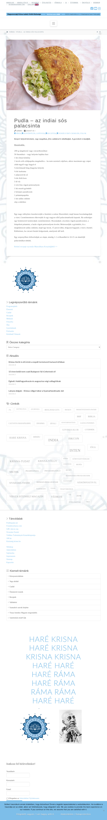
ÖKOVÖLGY (86, 2)
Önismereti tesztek (16, 592)
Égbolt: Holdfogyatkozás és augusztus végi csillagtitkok (35, 381)
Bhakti (68, 410)
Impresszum (10, 556)
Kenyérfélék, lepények (34, 133)
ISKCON (73, 438)
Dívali (53, 423)
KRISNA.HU (10, 2)
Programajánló (11, 306)
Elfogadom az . (24, 798)
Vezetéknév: (10, 771)
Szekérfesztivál (87, 482)
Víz (70, 495)
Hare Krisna (17, 437)
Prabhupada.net (12, 523)
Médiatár (9, 319)
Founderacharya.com (14, 526)
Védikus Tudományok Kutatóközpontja (20, 535)
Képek (65, 458)
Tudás (52, 488)
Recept (69, 470)
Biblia (91, 416)
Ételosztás (10, 331)
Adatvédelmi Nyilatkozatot (29, 798)
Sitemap (9, 559)
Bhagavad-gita (52, 410)
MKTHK (14, 472)
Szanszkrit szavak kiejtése (19, 608)
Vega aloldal (14, 581)
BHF (79, 416)
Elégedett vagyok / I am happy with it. (35, 814)
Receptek (51, 133)
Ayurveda (35, 409)
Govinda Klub (70, 430)
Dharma (40, 423)
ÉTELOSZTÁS (46, 2)
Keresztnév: (10, 780)
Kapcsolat (10, 562)
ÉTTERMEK (74, 2)
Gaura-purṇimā (87, 423)
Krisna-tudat (20, 461)
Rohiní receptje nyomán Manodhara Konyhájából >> (35, 246)
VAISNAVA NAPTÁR (18, 618)
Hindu (36, 437)
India (53, 440)
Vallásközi (13, 602)
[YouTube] (95, 8)
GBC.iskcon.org (12, 529)
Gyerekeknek (11, 328)
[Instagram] (99, 8)
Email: (8, 789)
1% (66, 2)
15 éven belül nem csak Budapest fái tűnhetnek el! (32, 371)
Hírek (18, 133)
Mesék (79, 464)
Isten (75, 450)
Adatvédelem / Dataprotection (76, 814)
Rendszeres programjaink (78, 476)
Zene (78, 496)
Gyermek (89, 429)
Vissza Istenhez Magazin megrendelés (23, 613)
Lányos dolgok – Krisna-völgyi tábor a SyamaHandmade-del (36, 391)
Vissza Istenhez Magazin (26, 496)
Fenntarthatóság (68, 422)
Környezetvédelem (81, 459)
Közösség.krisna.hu (13, 541)
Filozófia (9, 322)
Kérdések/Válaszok (13, 334)
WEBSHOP (96, 2)
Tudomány (41, 489)
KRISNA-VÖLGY (22, 2)
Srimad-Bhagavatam (47, 482)
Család (8, 313)
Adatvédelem (11, 550)
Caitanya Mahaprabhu (20, 423)
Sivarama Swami (19, 483)
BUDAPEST (35, 2)
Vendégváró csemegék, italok (72, 133)
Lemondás (67, 464)
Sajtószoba (10, 553)
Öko (8, 325)
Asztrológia (21, 409)
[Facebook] (92, 8)
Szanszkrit (67, 481)
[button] (53, 23)
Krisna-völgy (47, 461)
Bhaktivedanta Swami (86, 410)
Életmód (9, 309)
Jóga (93, 447)
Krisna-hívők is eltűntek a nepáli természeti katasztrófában (37, 362)
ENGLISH (31, 4)
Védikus (56, 496)
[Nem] (103, 810)
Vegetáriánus (66, 489)
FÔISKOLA (58, 2)
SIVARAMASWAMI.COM (17, 4)
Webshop (9, 547)
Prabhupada (32, 471)
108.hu (8, 538)
